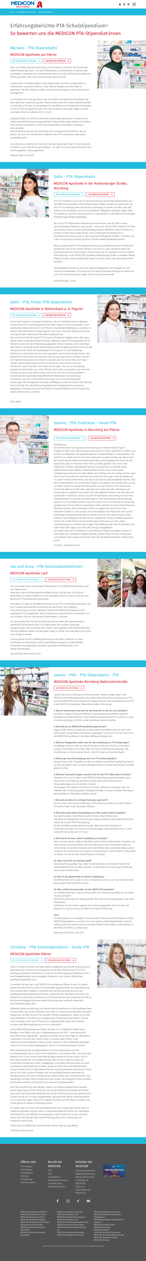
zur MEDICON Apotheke (55, 61)
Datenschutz (58, 1246)
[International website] (128, 4)
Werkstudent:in (28, 1182)
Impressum (46, 1246)
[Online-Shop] (120, 4)
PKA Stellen (26, 1169)
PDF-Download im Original (24, 61)
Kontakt (67, 1246)
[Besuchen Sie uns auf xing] (78, 1201)
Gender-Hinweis (78, 1246)
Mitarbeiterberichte (85, 1174)
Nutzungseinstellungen (94, 1246)
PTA (50, 1170)
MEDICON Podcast (85, 1177)
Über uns (80, 1186)
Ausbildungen (55, 1183)
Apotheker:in (27, 1173)
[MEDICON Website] (124, 4)
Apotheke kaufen (56, 1186)
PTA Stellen (27, 1166)
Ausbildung (26, 1179)
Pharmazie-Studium (58, 1180)
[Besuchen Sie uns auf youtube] (88, 1201)
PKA (50, 1174)
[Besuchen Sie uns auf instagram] (67, 1201)
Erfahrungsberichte (85, 1170)
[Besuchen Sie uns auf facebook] (57, 1201)
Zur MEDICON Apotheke (59, 580)
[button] (134, 4)
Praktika (24, 1176)
